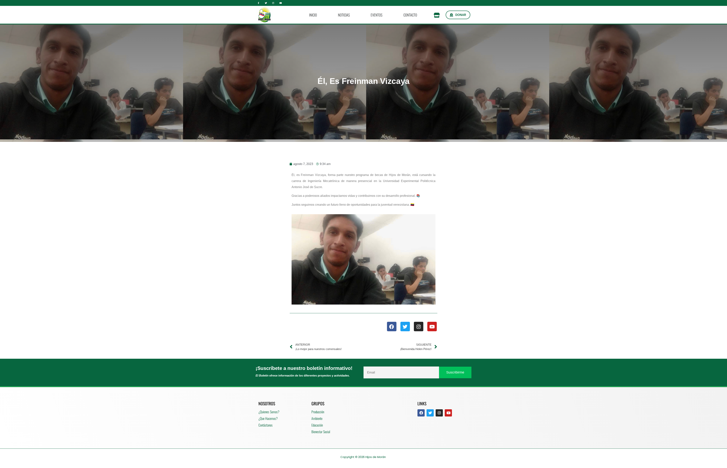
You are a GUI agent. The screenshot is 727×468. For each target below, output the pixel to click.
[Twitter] (266, 3)
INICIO (313, 14)
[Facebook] (391, 326)
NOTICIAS (344, 14)
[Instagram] (273, 3)
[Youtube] (280, 3)
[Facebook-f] (258, 3)
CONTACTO (410, 14)
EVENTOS (376, 14)
